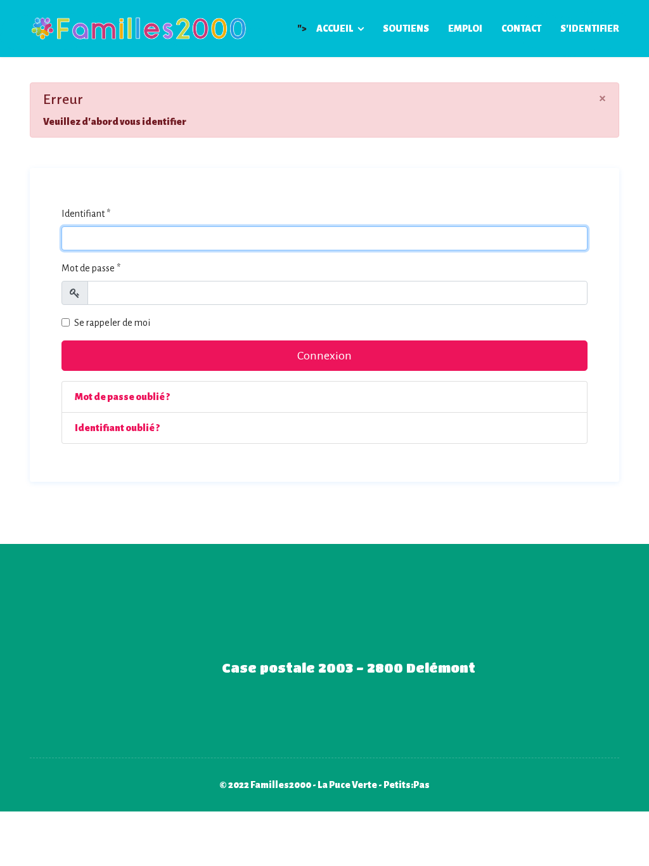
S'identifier (589, 28)
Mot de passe (90, 268)
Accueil (334, 28)
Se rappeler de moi (112, 323)
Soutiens (406, 28)
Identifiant (85, 214)
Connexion (324, 355)
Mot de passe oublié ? (122, 397)
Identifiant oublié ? (117, 428)
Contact (521, 28)
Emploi (465, 28)
